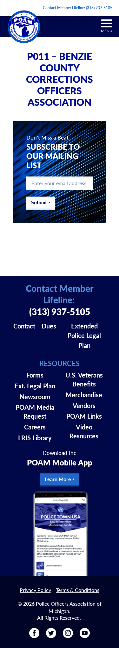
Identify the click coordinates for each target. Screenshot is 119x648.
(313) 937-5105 (99, 8)
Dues (49, 325)
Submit (39, 202)
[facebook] (34, 636)
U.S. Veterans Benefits (84, 379)
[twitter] (51, 636)
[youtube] (85, 636)
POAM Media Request (35, 412)
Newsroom (35, 396)
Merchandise (84, 394)
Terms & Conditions (77, 590)
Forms (34, 375)
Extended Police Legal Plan (84, 335)
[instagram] (68, 636)
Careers (35, 426)
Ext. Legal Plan (35, 385)
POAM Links (84, 416)
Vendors (84, 405)
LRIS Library (35, 437)
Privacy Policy (35, 590)
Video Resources (83, 431)
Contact (24, 325)
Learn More (58, 479)
